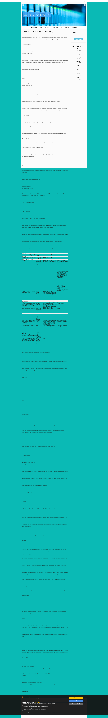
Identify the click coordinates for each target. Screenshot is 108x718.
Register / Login (82, 1)
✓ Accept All (76, 697)
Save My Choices (76, 700)
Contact (75, 27)
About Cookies (32, 700)
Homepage (34, 27)
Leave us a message (78, 39)
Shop (40, 27)
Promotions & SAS (65, 27)
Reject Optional (76, 703)
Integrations (54, 27)
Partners (46, 27)
